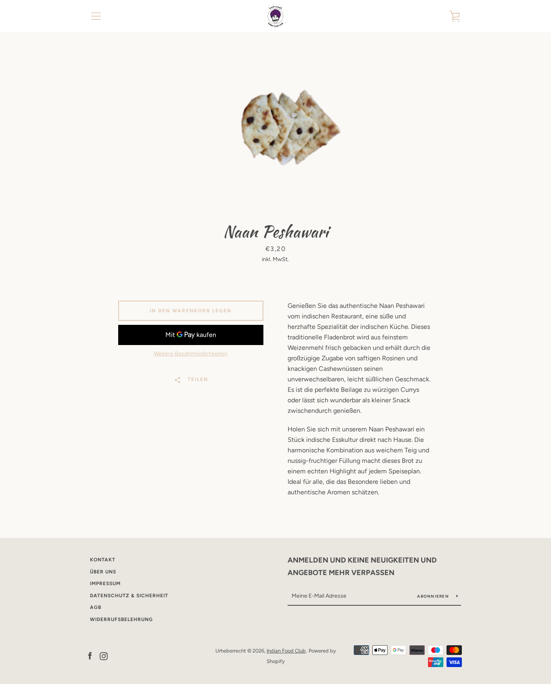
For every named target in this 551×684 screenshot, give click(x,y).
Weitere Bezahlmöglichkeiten (190, 353)
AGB (95, 607)
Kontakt (102, 560)
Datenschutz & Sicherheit (129, 595)
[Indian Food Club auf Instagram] (104, 655)
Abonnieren (433, 596)
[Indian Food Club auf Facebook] (90, 655)
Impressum (105, 583)
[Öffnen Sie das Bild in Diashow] (275, 125)
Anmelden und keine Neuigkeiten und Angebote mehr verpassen (362, 566)
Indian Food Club (286, 651)
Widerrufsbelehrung (121, 619)
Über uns (103, 572)
